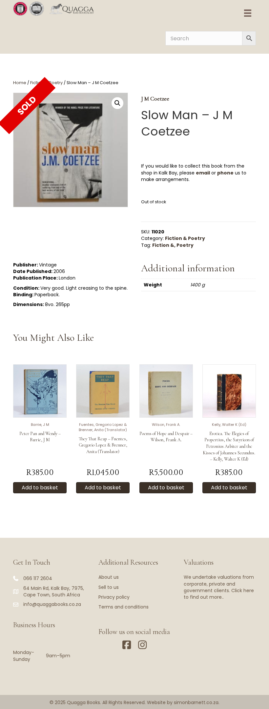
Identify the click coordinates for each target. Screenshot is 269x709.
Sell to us (108, 587)
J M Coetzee (155, 98)
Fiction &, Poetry (173, 245)
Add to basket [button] (40, 487)
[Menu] (247, 13)
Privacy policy (114, 597)
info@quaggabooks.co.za (52, 604)
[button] (117, 103)
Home (19, 83)
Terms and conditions (123, 607)
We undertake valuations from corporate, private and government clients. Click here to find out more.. (219, 587)
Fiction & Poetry (185, 238)
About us (108, 577)
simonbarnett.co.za (196, 702)
